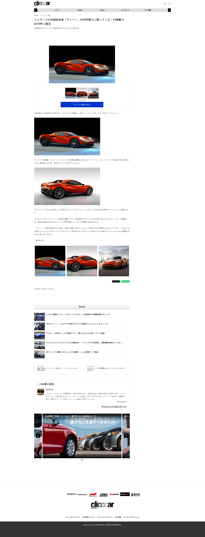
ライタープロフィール (131, 517)
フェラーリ (37, 288)
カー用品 (148, 10)
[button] (169, 10)
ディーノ (51, 288)
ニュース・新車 (45, 15)
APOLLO (76, 28)
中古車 (79, 10)
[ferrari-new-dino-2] (67, 186)
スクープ (44, 288)
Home (102, 10)
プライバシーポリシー (105, 517)
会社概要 (118, 517)
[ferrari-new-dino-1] (67, 136)
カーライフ (125, 10)
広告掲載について (88, 517)
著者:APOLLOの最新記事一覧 (114, 406)
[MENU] (169, 3)
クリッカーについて (73, 517)
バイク (57, 10)
